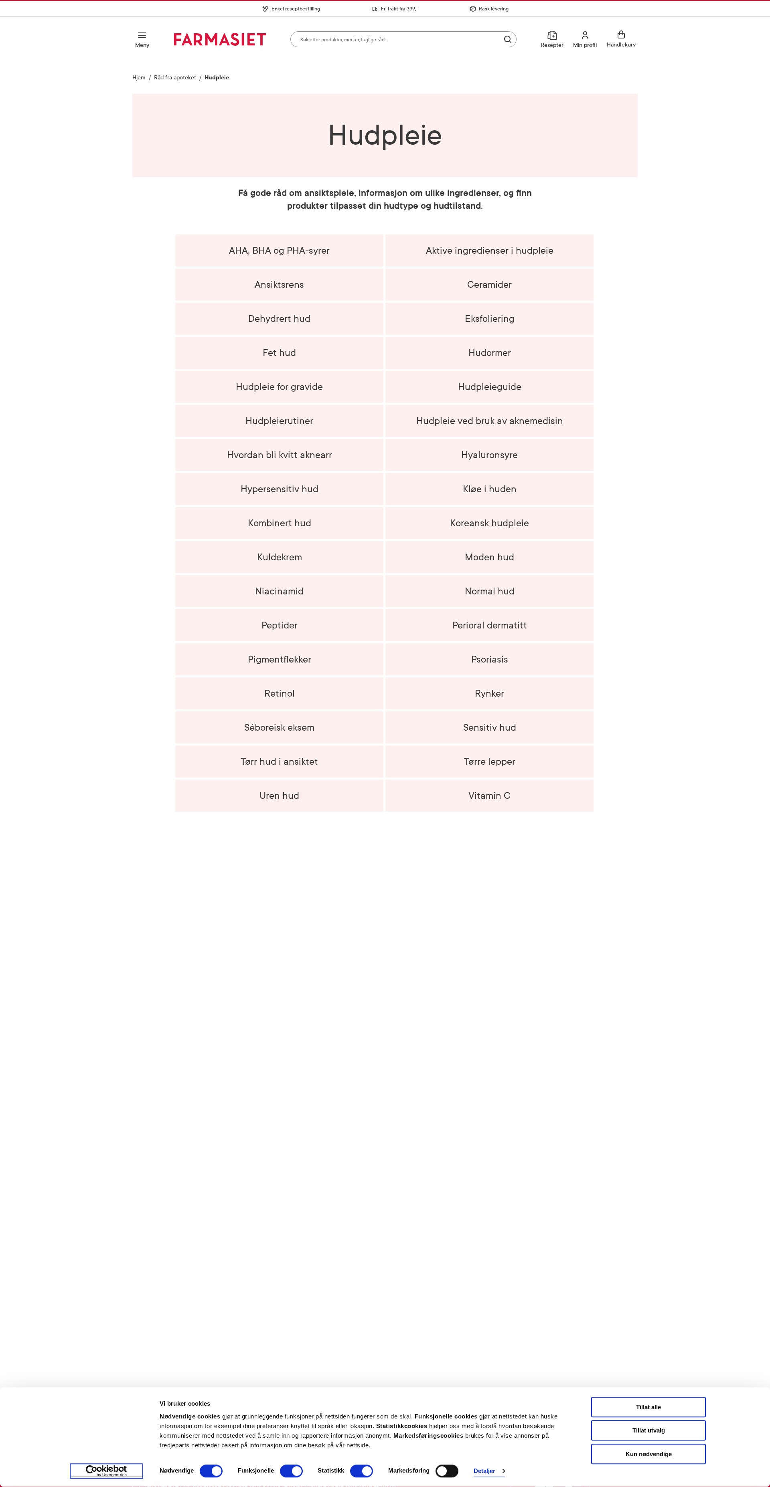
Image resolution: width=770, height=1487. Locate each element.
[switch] (291, 1471)
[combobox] (403, 39)
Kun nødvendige (649, 1454)
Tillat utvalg (648, 1430)
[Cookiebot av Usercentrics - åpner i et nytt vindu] (106, 1471)
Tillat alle (648, 1407)
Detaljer (485, 1471)
